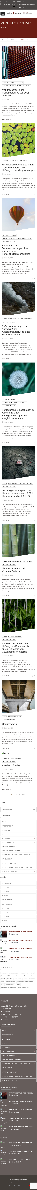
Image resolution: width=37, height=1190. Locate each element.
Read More (5, 119)
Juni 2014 (5, 916)
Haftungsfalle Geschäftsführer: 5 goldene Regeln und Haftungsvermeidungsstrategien (18, 167)
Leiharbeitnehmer (10, 981)
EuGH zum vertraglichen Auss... (21, 957)
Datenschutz (24, 1182)
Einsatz (3, 979)
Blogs (21, 82)
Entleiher (9, 979)
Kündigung (32, 979)
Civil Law (9, 976)
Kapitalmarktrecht (9, 85)
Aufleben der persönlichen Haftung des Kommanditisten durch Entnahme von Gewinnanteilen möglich (17, 647)
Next (23, 794)
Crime (20, 976)
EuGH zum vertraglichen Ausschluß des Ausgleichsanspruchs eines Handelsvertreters (16, 330)
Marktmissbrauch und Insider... (21, 932)
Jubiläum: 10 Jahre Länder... (20, 1159)
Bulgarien (11, 399)
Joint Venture (17, 979)
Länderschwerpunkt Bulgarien (25, 981)
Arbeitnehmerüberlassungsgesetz (10, 973)
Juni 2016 (5, 891)
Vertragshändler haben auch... (21, 1127)
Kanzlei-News (7, 859)
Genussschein (9, 724)
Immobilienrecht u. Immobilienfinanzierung (17, 238)
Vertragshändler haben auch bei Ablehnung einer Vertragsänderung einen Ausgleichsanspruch (18, 414)
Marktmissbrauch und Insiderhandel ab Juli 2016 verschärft (15, 93)
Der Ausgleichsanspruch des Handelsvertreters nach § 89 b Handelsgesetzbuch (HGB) (17, 493)
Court (15, 976)
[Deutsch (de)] (14, 7)
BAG (32, 973)
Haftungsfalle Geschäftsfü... (21, 940)
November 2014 (8, 900)
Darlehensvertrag (28, 976)
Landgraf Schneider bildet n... (21, 1151)
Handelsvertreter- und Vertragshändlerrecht (13, 569)
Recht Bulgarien (10, 984)
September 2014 (8, 904)
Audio (23, 973)
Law (2, 981)
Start (2, 39)
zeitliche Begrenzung (24, 987)
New (2, 984)
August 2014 (6, 908)
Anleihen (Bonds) (11, 765)
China (3, 976)
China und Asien (8, 842)
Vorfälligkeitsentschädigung (8, 987)
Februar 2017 (7, 883)
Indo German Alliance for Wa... (21, 1143)
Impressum (13, 1182)
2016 (12, 39)
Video (18, 984)
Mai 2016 (5, 896)
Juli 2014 (5, 912)
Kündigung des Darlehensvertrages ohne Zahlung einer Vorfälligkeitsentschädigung (16, 249)
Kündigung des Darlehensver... (21, 949)
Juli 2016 (5, 887)
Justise (25, 979)
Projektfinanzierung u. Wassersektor (17, 867)
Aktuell (5, 82)
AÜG (28, 973)
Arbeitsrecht (7, 826)
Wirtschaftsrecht (23, 85)
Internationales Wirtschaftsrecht (20, 319)
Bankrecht (13, 82)
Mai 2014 (5, 921)
